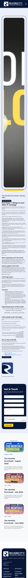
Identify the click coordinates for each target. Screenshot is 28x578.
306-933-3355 (9, 352)
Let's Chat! (9, 425)
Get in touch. (4, 255)
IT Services (6, 571)
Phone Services (7, 574)
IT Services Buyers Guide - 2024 (19, 573)
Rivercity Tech (11, 376)
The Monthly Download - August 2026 (12, 461)
